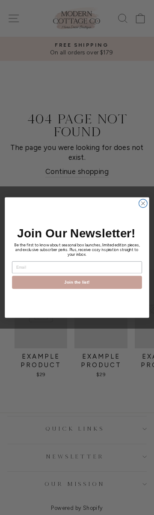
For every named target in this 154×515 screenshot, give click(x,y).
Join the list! (77, 282)
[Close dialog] (143, 203)
